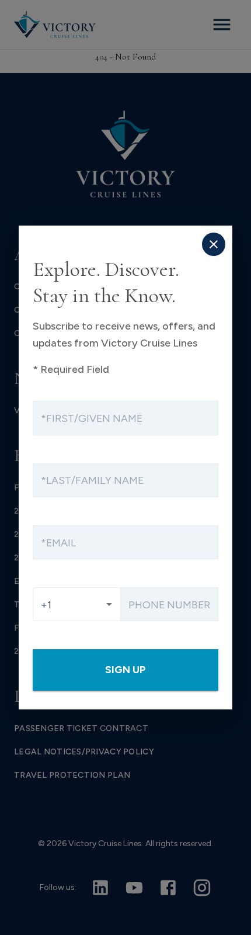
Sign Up (125, 669)
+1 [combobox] (46, 604)
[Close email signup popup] (213, 244)
